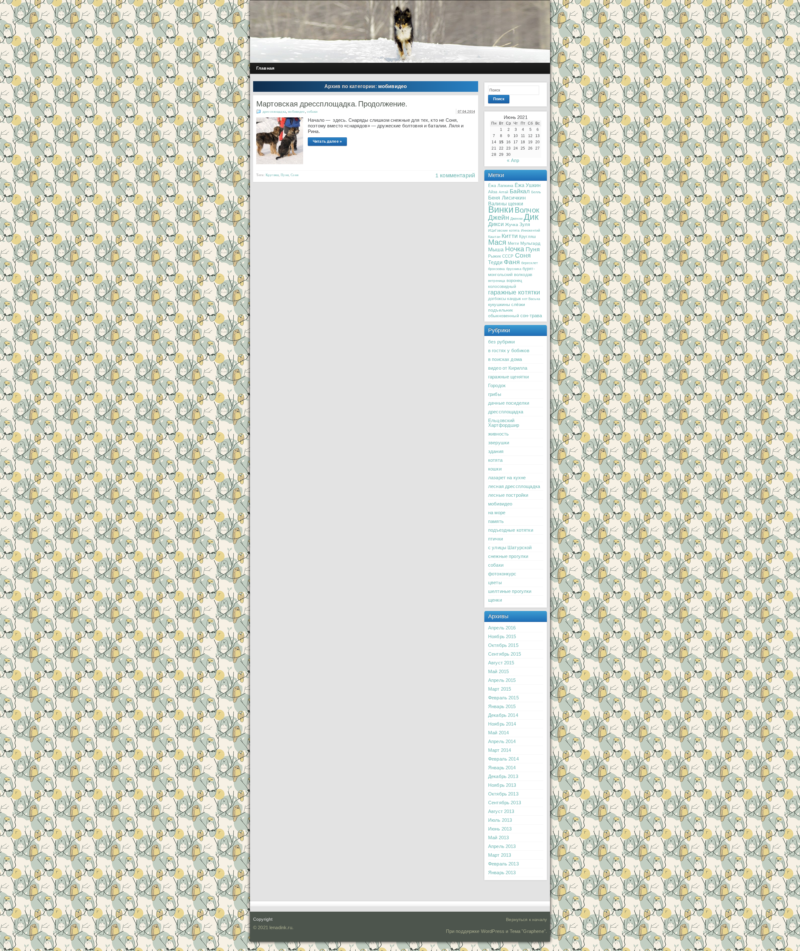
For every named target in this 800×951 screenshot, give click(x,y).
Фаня (512, 261)
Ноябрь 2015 (502, 636)
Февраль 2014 (503, 758)
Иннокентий (530, 230)
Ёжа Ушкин (528, 185)
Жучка (511, 224)
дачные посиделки (508, 403)
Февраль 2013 (503, 863)
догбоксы (497, 299)
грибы (494, 394)
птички (495, 538)
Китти (510, 236)
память (496, 521)
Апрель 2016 (502, 627)
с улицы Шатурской (510, 547)
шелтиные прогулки (510, 591)
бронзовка (496, 269)
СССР (508, 256)
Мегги (513, 243)
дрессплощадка (274, 111)
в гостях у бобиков (508, 350)
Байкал (520, 191)
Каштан (494, 237)
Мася (497, 242)
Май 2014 (498, 732)
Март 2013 (499, 855)
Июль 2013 (500, 820)
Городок (497, 385)
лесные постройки (508, 495)
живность (498, 433)
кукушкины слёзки (506, 304)
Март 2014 (499, 750)
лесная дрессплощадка (514, 486)
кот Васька (531, 299)
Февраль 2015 (503, 697)
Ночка (514, 249)
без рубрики (501, 341)
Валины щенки (505, 203)
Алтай (503, 192)
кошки (495, 468)
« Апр (513, 160)
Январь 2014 (502, 767)
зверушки (498, 442)
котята (495, 460)
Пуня (285, 175)
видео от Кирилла (507, 368)
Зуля (524, 224)
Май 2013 (498, 837)
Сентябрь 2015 (504, 654)
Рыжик (494, 256)
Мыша (496, 249)
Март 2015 (499, 689)
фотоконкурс (502, 573)
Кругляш (272, 175)
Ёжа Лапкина (500, 186)
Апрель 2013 (502, 846)
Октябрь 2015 (503, 645)
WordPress (492, 931)
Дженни (516, 218)
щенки (495, 600)
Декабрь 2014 (503, 715)
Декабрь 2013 (503, 776)
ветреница (496, 281)
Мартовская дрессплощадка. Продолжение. (331, 104)
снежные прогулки (508, 556)
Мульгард (530, 243)
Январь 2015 (502, 706)
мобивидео (296, 111)
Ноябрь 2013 (502, 785)
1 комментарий (455, 175)
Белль (536, 192)
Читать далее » (327, 141)
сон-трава (531, 315)
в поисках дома (505, 359)
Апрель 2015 (502, 680)
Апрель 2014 (502, 741)
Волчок (527, 210)
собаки (312, 111)
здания (495, 451)
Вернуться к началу (526, 919)
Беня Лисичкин (507, 198)
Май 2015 (498, 671)
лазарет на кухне (507, 477)
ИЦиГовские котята (504, 230)
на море (496, 512)
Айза (493, 192)
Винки (500, 209)
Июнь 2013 (500, 828)
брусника (513, 269)
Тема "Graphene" (528, 931)
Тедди (495, 262)
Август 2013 (501, 811)
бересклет (529, 263)
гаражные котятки (514, 292)
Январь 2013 (502, 872)
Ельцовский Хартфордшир (503, 423)
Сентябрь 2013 (504, 802)
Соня (294, 175)
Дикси (496, 224)
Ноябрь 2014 (502, 724)
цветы (495, 582)
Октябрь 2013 (503, 793)
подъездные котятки (510, 530)
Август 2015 (501, 662)
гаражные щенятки (508, 376)
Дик (531, 217)
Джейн (498, 217)
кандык (514, 299)
